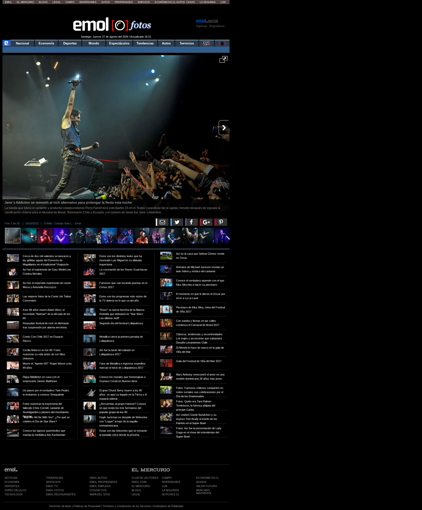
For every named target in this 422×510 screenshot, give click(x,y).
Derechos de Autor (60, 506)
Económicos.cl (165, 2)
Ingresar (201, 26)
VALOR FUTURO (206, 486)
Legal (57, 2)
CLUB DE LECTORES (145, 477)
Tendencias (145, 43)
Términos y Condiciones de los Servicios (127, 506)
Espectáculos (119, 43)
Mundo (94, 43)
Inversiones (87, 2)
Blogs (43, 2)
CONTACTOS (98, 490)
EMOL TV (52, 486)
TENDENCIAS (54, 477)
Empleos (144, 2)
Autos (105, 2)
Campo (69, 2)
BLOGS (136, 490)
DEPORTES (12, 486)
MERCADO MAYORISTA (203, 492)
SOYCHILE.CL (170, 494)
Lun (223, 2)
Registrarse (217, 26)
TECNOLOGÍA (13, 494)
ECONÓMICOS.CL (207, 477)
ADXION (201, 481)
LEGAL (136, 494)
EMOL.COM (139, 481)
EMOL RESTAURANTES (60, 494)
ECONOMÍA (12, 481)
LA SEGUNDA (170, 490)
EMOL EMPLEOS (100, 486)
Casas (190, 2)
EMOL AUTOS (98, 477)
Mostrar (116, 11)
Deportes (70, 43)
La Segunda (208, 2)
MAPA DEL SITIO (100, 494)
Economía (46, 43)
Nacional (22, 43)
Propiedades (124, 2)
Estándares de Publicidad (168, 506)
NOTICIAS (11, 477)
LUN (164, 486)
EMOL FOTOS (55, 490)
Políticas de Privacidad (87, 506)
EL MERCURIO (141, 486)
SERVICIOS (53, 481)
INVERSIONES (171, 481)
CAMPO (167, 477)
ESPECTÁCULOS (15, 490)
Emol (8, 2)
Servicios (187, 43)
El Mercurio (25, 2)
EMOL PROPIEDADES (103, 481)
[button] (223, 61)
